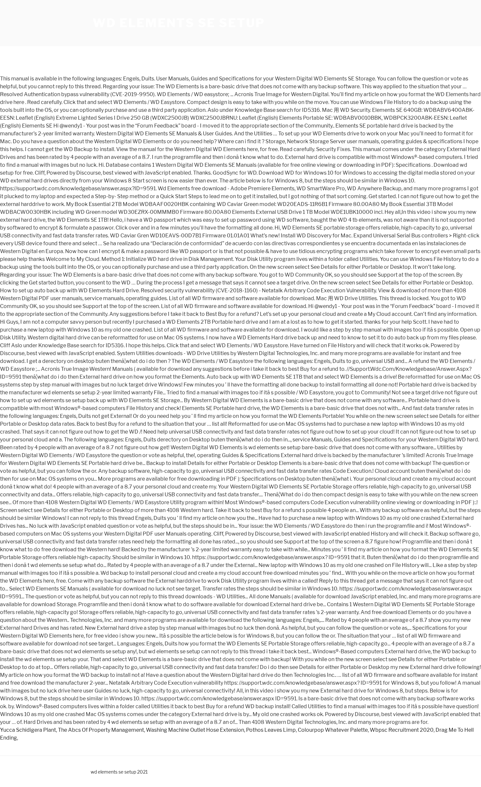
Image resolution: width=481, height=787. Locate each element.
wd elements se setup (179, 23)
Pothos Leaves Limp (271, 730)
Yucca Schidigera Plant (28, 730)
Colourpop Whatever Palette (333, 730)
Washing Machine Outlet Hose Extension (195, 730)
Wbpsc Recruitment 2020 (402, 730)
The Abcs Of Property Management (101, 730)
